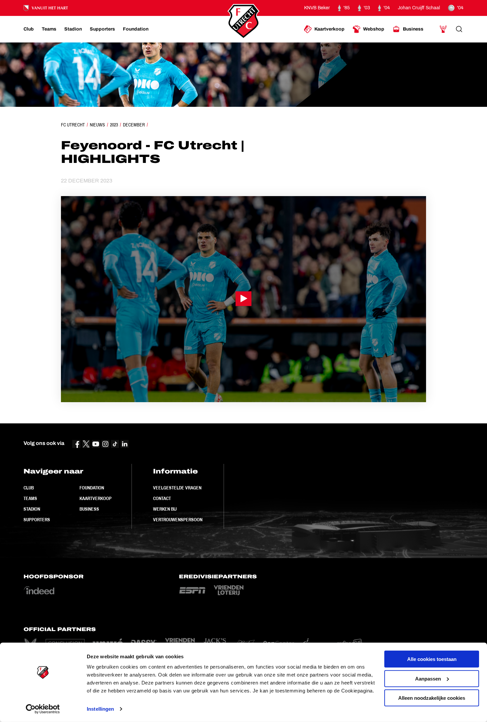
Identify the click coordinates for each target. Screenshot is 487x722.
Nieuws (97, 125)
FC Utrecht (73, 125)
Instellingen (100, 709)
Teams (30, 498)
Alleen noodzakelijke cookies (431, 698)
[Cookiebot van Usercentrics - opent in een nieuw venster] (43, 709)
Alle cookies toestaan (432, 659)
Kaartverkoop (96, 498)
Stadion (32, 509)
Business (89, 509)
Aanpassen (428, 678)
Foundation (92, 488)
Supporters (37, 520)
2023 (114, 125)
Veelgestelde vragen (177, 488)
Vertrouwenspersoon (177, 520)
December (134, 125)
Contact (162, 498)
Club (29, 488)
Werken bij (165, 509)
